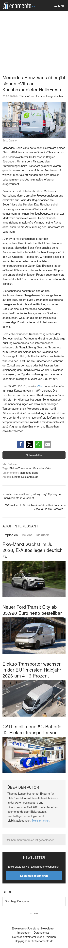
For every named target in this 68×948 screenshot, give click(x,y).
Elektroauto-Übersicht (25, 928)
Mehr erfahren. (41, 820)
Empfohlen (10, 535)
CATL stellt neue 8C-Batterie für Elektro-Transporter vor (31, 729)
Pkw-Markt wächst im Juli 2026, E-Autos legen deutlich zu (32, 550)
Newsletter (35, 455)
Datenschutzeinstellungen (28, 937)
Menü (62, 5)
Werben (51, 937)
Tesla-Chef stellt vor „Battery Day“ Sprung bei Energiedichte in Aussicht (31, 496)
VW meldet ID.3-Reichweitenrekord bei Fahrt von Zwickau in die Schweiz (35, 507)
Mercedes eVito (42, 468)
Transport (24, 96)
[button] (20, 444)
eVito (40, 386)
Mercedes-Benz (29, 472)
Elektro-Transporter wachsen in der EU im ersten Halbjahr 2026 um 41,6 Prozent (32, 669)
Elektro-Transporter (20, 468)
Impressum (24, 932)
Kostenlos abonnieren (34, 876)
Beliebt (27, 535)
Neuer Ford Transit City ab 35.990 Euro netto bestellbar (32, 609)
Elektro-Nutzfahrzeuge (25, 476)
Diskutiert (42, 535)
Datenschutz (41, 932)
